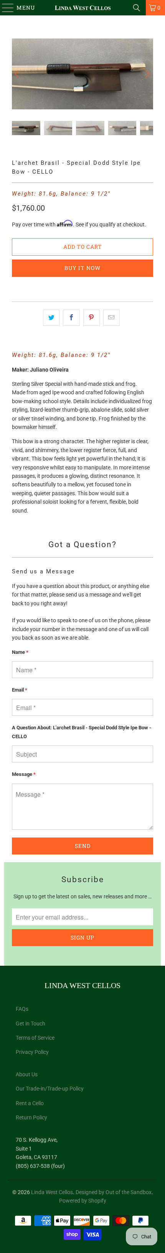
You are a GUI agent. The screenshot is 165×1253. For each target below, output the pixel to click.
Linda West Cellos (52, 1192)
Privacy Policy (32, 1052)
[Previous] (18, 74)
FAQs (22, 1009)
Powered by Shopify (82, 1201)
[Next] (147, 74)
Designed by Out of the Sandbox (114, 1192)
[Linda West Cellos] (82, 7)
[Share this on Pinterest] (91, 318)
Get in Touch (30, 1023)
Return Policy (31, 1117)
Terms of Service (35, 1038)
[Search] (136, 7)
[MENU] (4, 7)
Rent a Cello (30, 1103)
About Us (27, 1074)
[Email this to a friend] (111, 318)
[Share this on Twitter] (51, 318)
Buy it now (82, 267)
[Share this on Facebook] (71, 318)
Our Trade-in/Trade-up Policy (50, 1088)
